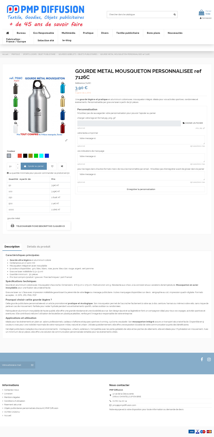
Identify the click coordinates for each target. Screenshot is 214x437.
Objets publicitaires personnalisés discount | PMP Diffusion (31, 408)
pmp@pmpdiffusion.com (124, 405)
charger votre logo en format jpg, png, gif (96, 118)
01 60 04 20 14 (119, 401)
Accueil (7, 415)
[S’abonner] (32, 365)
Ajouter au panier (36, 166)
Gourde (9, 285)
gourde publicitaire (20, 303)
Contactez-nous (11, 390)
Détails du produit (38, 246)
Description (12, 246)
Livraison (8, 393)
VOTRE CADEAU (12, 412)
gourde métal (13, 218)
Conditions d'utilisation (14, 401)
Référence (80, 83)
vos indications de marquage (90, 151)
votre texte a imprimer (87, 133)
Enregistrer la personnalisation (141, 189)
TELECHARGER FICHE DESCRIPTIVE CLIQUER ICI (40, 226)
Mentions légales (12, 397)
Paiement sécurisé (12, 404)
